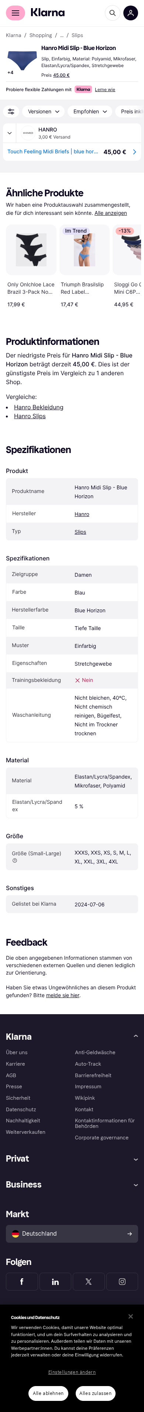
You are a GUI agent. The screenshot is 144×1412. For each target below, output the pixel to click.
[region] (72, 1358)
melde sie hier (62, 995)
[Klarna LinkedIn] (56, 1282)
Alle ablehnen (48, 1393)
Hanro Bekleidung (39, 407)
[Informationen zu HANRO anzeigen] (10, 133)
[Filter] (11, 111)
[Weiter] (127, 264)
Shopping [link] (41, 36)
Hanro (82, 514)
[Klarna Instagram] (122, 1282)
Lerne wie (105, 89)
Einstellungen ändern (72, 1372)
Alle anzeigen (111, 213)
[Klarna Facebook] (22, 1282)
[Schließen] (131, 1316)
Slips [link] (77, 36)
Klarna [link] (13, 36)
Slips (80, 532)
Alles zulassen (95, 1393)
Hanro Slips (30, 416)
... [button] (62, 36)
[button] (22, 60)
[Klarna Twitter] (89, 1282)
